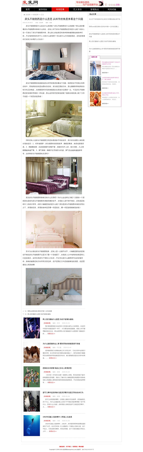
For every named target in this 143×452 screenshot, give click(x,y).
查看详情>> (105, 72)
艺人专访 (77, 9)
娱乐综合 (43, 9)
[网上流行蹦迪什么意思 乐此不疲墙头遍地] (31, 328)
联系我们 (75, 446)
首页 (28, 9)
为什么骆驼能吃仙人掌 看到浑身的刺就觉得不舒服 (61, 344)
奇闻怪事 (60, 9)
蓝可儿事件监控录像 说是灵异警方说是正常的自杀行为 (63, 392)
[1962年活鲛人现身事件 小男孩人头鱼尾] (31, 425)
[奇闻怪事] (47, 323)
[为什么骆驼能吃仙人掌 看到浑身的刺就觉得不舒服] (31, 352)
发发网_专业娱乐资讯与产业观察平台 (30, 3)
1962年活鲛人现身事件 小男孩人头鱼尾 (57, 417)
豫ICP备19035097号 (88, 449)
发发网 (28, 14)
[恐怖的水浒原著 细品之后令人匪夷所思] (31, 376)
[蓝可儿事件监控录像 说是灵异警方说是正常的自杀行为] (31, 401)
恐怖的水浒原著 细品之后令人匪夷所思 (57, 368)
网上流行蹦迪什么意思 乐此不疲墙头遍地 (39, 314)
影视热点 (95, 9)
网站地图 (81, 446)
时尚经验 (112, 9)
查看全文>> (51, 333)
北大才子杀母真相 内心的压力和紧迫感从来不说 (104, 19)
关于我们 (68, 446)
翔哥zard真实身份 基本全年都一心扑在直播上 (104, 26)
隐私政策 (61, 446)
